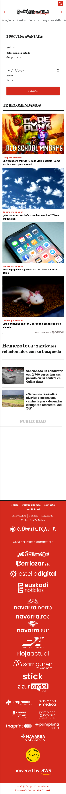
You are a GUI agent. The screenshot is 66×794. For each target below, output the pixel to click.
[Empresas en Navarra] (19, 702)
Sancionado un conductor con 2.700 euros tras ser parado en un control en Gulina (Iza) (44, 376)
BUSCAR (33, 90)
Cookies (33, 515)
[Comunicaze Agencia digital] (33, 529)
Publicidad (33, 509)
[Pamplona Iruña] (47, 726)
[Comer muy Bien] (19, 714)
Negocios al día (52, 20)
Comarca (34, 20)
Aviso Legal (19, 515)
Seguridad (47, 515)
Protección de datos (33, 520)
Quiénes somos (31, 505)
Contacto (49, 505)
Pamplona (8, 20)
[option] (33, 12)
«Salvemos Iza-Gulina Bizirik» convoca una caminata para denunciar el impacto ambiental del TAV (44, 401)
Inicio (15, 505)
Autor (9, 76)
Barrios (21, 20)
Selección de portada (18, 53)
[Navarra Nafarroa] (33, 737)
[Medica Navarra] (47, 702)
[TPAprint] (19, 726)
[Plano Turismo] (47, 714)
